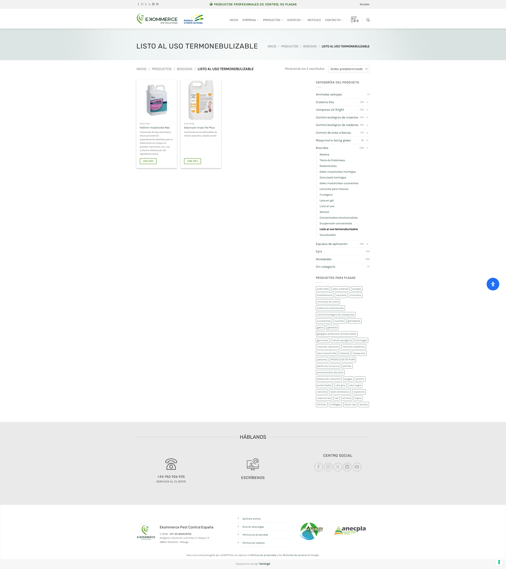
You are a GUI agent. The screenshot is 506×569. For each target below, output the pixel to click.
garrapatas (354, 320)
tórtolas (321, 404)
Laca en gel (327, 200)
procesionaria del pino (330, 372)
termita (346, 398)
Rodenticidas (328, 166)
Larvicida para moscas (334, 189)
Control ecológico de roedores (337, 125)
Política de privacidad (263, 555)
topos (358, 398)
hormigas (361, 340)
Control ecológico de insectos (337, 117)
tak (336, 398)
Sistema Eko (325, 102)
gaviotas (332, 327)
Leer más (148, 161)
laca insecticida (326, 353)
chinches (355, 295)
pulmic (360, 378)
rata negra (355, 385)
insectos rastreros (328, 346)
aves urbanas (340, 288)
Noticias (314, 20)
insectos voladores (354, 346)
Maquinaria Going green (333, 140)
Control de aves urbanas (333, 132)
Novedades (323, 259)
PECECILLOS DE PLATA (343, 359)
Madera (324, 154)
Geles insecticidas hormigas (338, 171)
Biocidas (310, 46)
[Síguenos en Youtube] (157, 4)
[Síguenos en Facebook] (138, 4)
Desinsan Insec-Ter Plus (199, 127)
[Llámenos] (149, 4)
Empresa (249, 20)
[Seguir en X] (146, 4)
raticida (321, 391)
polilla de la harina (328, 365)
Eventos (293, 20)
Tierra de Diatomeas (332, 160)
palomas (322, 359)
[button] (365, 4)
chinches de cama (328, 301)
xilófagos (335, 404)
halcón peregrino (342, 340)
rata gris (340, 385)
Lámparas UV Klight (330, 109)
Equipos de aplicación (331, 244)
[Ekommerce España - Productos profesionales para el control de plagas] (157, 18)
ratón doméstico (340, 391)
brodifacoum (324, 295)
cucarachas (324, 320)
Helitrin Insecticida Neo (155, 127)
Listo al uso (327, 206)
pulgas (348, 378)
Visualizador (328, 235)
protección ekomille (329, 378)
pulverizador (324, 385)
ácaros (364, 404)
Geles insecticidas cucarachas (339, 183)
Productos (271, 20)
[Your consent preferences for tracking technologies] (499, 562)
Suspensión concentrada (336, 223)
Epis (319, 251)
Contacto (332, 20)
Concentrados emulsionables (339, 217)
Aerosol (324, 212)
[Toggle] (367, 102)
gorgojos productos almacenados (336, 333)
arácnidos (323, 288)
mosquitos (359, 353)
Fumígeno (326, 194)
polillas (347, 365)
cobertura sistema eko (330, 307)
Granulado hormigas (333, 177)
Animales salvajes (329, 94)
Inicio (234, 20)
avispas (356, 288)
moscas (344, 353)
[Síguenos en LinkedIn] (153, 4)
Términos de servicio (295, 555)
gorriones (322, 340)
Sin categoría (325, 266)
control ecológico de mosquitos (335, 314)
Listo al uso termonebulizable (339, 229)
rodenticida (324, 398)
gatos (320, 327)
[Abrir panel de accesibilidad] (493, 284)
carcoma (341, 295)
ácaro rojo (350, 404)
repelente (359, 391)
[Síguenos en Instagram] (142, 4)
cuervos (339, 320)
